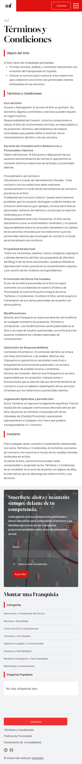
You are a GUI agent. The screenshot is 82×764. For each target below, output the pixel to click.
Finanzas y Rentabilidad (17, 651)
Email (17, 546)
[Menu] (76, 5)
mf (8, 6)
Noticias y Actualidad (16, 621)
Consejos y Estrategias (17, 635)
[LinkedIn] (6, 750)
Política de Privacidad (18, 736)
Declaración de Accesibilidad (22, 742)
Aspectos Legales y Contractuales (24, 643)
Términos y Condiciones (19, 730)
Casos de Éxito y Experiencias (21, 628)
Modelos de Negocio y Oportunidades (26, 658)
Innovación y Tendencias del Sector (24, 613)
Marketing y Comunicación (19, 666)
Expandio (38, 758)
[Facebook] (11, 750)
